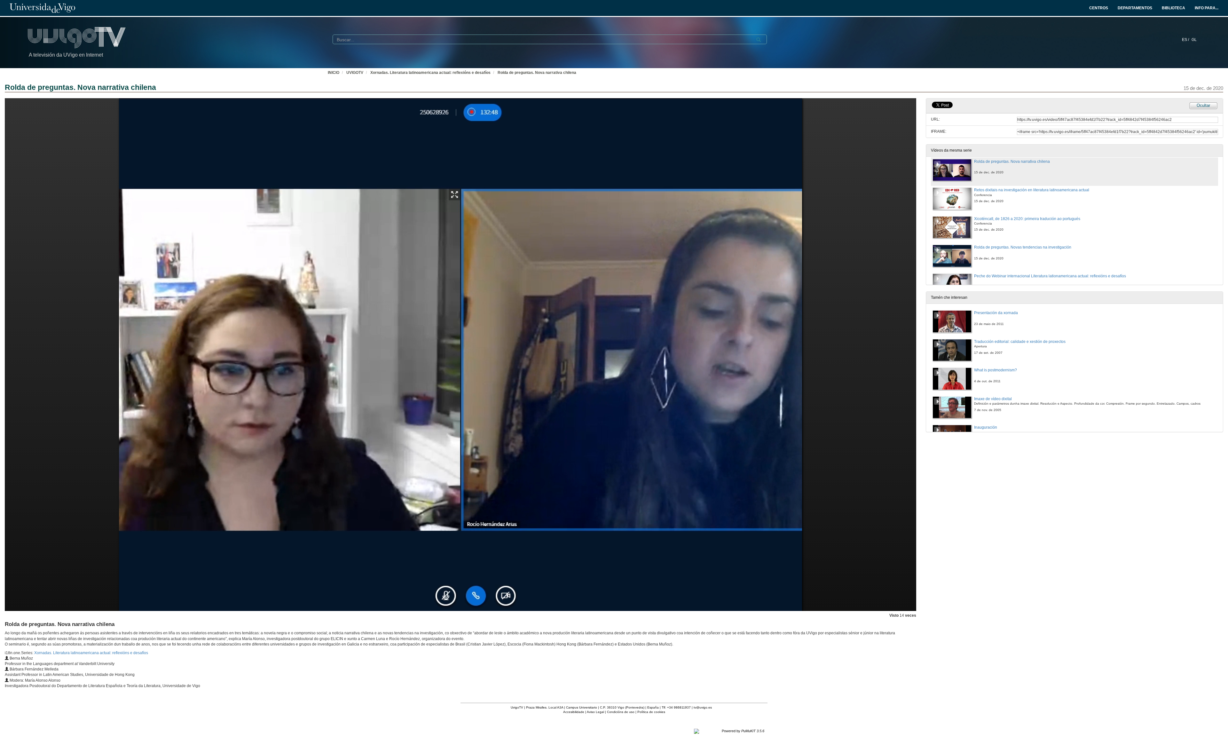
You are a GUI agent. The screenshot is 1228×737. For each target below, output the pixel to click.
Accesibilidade (573, 712)
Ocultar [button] (1203, 105)
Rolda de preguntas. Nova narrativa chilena (537, 72)
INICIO (333, 72)
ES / (1186, 39)
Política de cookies (651, 712)
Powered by (743, 731)
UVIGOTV (354, 72)
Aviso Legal (595, 712)
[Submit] (758, 40)
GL (1194, 39)
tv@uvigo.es (703, 707)
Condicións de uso (620, 712)
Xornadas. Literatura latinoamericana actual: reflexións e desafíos (430, 72)
